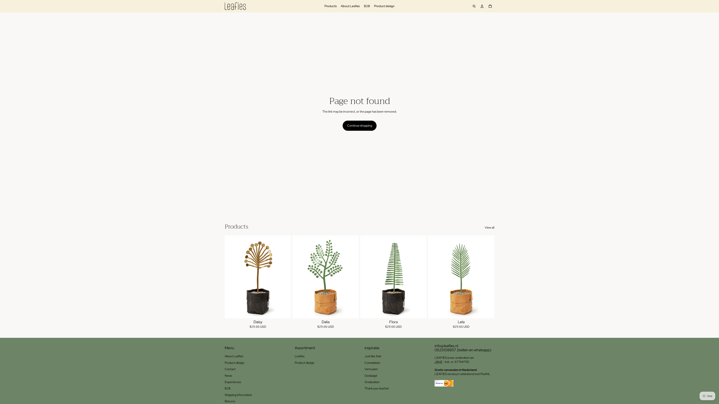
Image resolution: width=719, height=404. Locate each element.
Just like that (373, 356)
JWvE (438, 362)
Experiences (233, 382)
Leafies (299, 356)
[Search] (474, 6)
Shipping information (238, 395)
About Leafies (234, 356)
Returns (230, 401)
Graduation (372, 382)
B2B (228, 388)
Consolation (372, 363)
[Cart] (490, 6)
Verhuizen (371, 369)
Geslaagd (371, 376)
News (228, 376)
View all (489, 227)
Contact (230, 369)
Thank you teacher (377, 388)
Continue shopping (359, 126)
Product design (234, 363)
